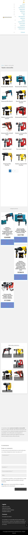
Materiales (22, 6)
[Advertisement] (14, 49)
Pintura (23, 13)
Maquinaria (22, 9)
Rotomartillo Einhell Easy (7, 133)
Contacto (23, 32)
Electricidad (22, 23)
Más (24, 14)
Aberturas (22, 11)
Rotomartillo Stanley (7, 164)
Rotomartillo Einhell (21, 117)
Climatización (22, 29)
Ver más (7, 242)
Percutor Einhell (21, 149)
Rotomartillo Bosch (7, 101)
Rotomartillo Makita (21, 86)
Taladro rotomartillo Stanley (21, 164)
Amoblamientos (21, 27)
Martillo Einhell (7, 149)
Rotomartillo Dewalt (7, 86)
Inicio (23, 4)
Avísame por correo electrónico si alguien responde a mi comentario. (12, 485)
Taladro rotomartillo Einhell (21, 133)
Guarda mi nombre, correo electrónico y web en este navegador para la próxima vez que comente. (13, 480)
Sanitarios (22, 25)
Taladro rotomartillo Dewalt (7, 117)
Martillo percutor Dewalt (21, 101)
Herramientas (22, 7)
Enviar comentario (20, 489)
